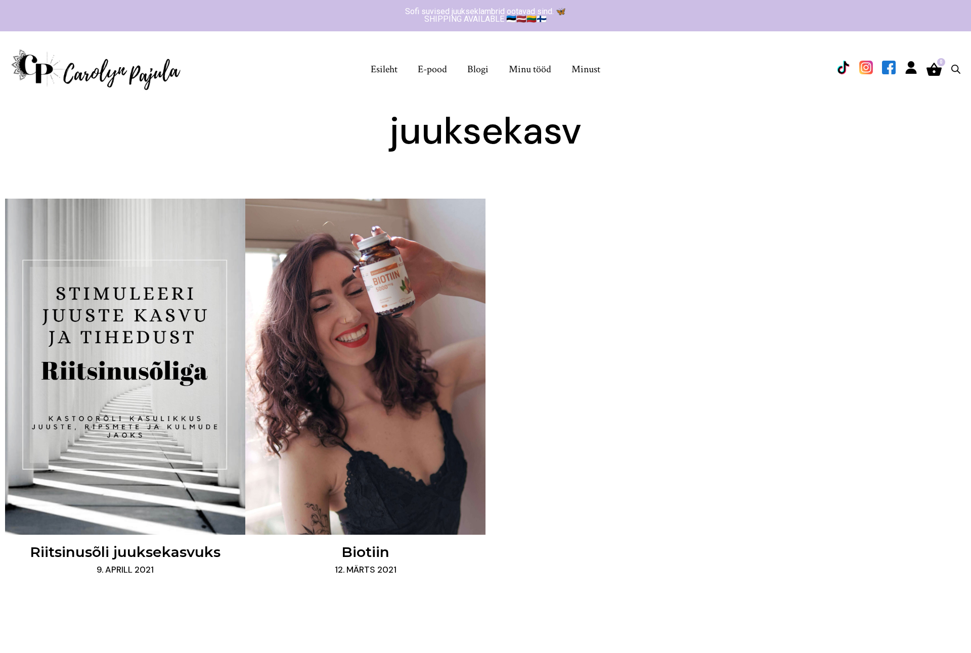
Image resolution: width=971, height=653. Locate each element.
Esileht (384, 69)
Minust (585, 69)
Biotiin (365, 552)
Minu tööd (530, 69)
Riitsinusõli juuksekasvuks (125, 552)
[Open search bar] (956, 69)
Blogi (478, 69)
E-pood (432, 69)
